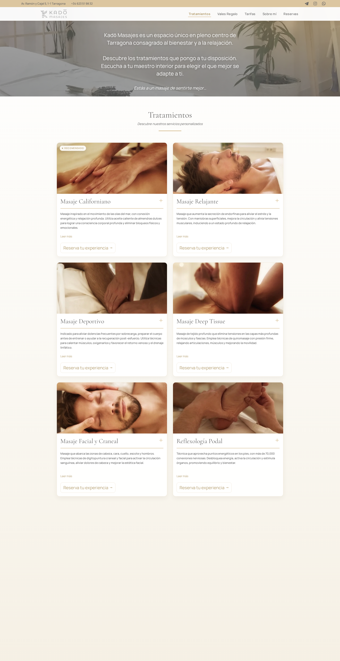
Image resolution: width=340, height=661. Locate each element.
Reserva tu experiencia (85, 248)
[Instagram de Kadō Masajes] (315, 3)
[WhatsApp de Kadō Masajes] (324, 3)
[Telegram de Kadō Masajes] (307, 3)
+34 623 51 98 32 (82, 3)
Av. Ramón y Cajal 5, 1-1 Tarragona (43, 3)
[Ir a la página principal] (53, 14)
